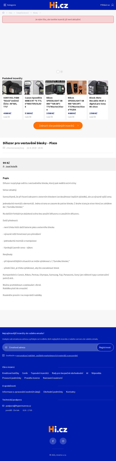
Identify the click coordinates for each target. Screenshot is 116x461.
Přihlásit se (105, 5)
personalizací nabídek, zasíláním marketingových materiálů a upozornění (47, 355)
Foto (10, 13)
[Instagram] (63, 441)
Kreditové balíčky (10, 373)
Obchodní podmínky (53, 391)
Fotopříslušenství (23, 13)
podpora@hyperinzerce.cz (18, 405)
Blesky (35, 13)
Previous (54, 71)
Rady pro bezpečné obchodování (67, 373)
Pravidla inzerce (32, 377)
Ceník (25, 373)
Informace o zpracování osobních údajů (21, 391)
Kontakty (70, 391)
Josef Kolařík (11, 166)
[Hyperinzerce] (58, 5)
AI (87, 373)
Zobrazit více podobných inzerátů (56, 125)
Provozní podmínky (11, 377)
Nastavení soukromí (52, 377)
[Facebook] (53, 441)
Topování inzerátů (40, 373)
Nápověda (96, 373)
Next (61, 71)
